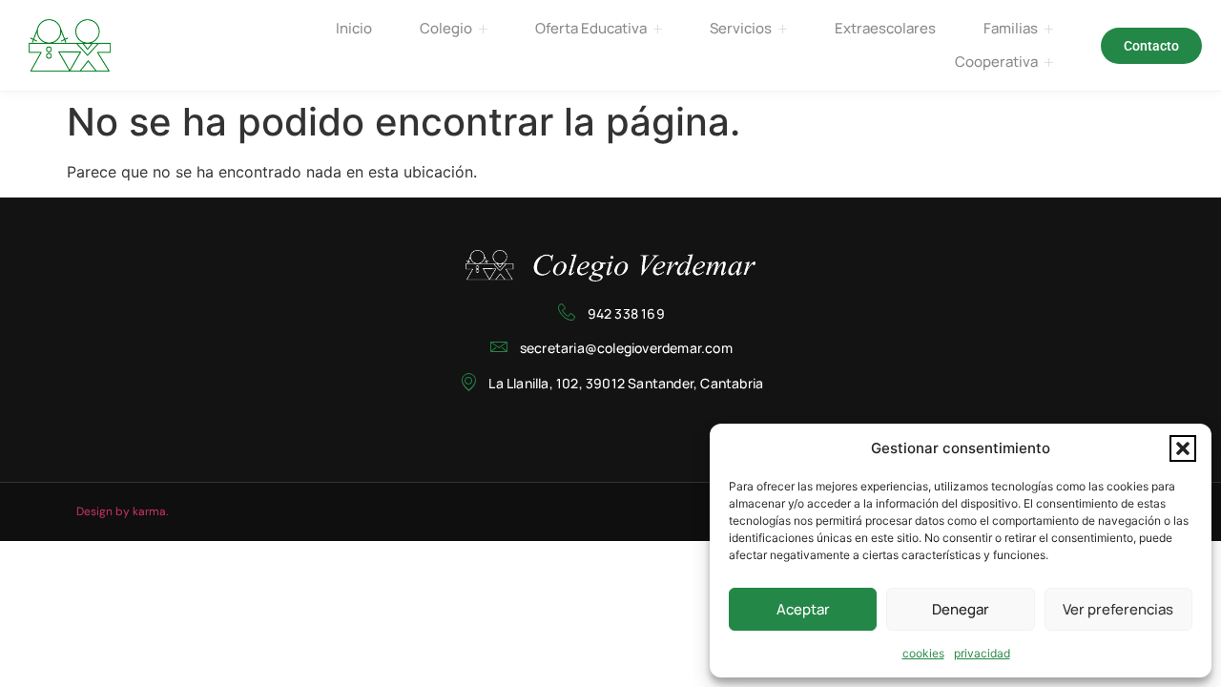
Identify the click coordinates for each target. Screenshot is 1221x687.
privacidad (982, 653)
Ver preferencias (1118, 609)
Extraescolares (885, 28)
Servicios (741, 28)
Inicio (354, 28)
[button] (1182, 448)
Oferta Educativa (591, 28)
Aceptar (803, 609)
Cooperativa (996, 62)
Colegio (446, 28)
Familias (1010, 28)
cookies (923, 653)
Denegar (960, 609)
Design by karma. (122, 511)
